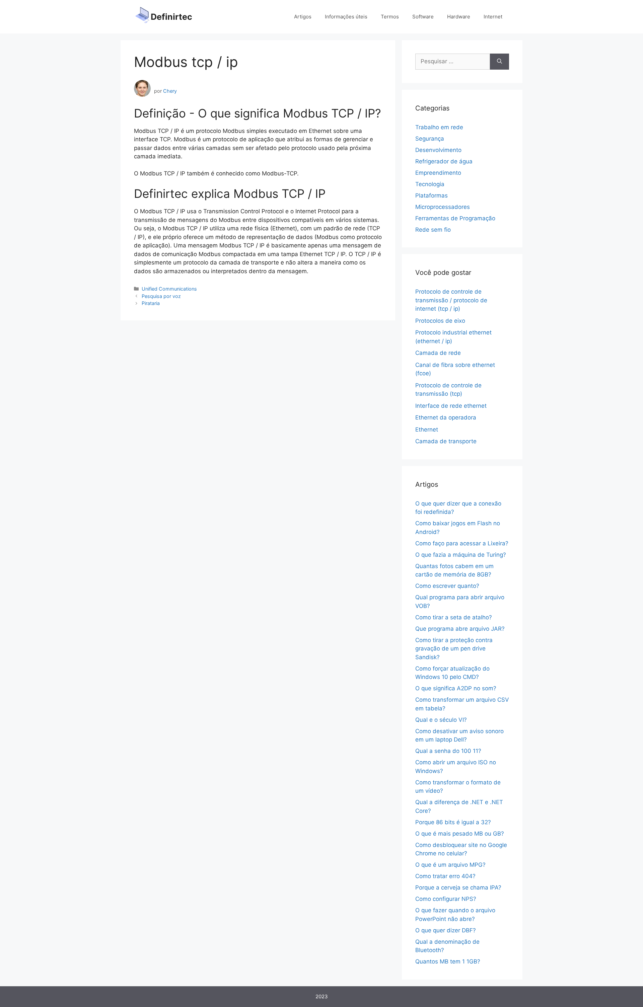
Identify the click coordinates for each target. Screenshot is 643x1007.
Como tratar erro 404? (445, 876)
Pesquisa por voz (161, 296)
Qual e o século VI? (441, 719)
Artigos (302, 16)
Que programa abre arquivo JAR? (460, 628)
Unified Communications (169, 289)
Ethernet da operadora (445, 417)
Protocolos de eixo (440, 320)
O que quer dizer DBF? (445, 930)
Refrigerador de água (444, 161)
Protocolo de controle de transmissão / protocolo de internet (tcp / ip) (451, 300)
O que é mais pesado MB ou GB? (459, 833)
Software (423, 16)
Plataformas (431, 195)
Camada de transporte (446, 441)
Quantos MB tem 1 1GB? (447, 961)
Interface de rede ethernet (451, 405)
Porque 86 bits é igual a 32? (453, 822)
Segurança (429, 138)
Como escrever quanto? (447, 586)
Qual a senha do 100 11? (448, 751)
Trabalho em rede (439, 127)
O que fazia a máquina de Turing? (460, 554)
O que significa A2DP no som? (455, 688)
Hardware (458, 16)
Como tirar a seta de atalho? (453, 617)
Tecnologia (429, 184)
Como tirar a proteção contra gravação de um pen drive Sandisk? (454, 649)
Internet (493, 16)
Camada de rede (438, 353)
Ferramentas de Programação (455, 218)
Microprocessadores (442, 207)
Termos (390, 16)
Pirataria (151, 303)
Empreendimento (438, 172)
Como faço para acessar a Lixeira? (461, 543)
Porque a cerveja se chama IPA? (458, 887)
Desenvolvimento (438, 150)
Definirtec (171, 17)
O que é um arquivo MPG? (450, 864)
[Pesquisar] (499, 62)
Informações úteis (346, 16)
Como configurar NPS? (445, 899)
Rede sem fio (433, 229)
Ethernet (426, 429)
